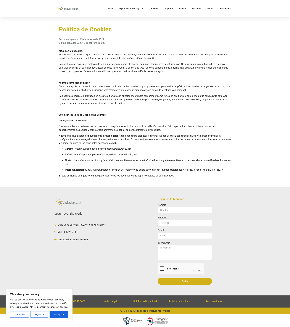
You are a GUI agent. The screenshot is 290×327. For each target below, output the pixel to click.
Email (161, 230)
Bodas (210, 8)
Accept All (59, 314)
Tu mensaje (164, 243)
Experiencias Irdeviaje (129, 8)
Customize (19, 314)
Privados (196, 8)
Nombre (162, 205)
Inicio (110, 8)
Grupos (182, 8)
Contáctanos (225, 8)
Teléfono (162, 217)
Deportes (168, 8)
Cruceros (154, 8)
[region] (39, 305)
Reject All (39, 314)
